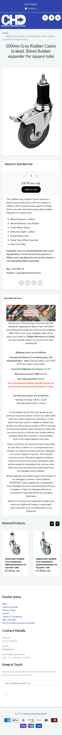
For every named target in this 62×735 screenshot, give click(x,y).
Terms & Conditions (12, 616)
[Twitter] (6, 694)
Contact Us (32, 8)
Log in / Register (31, 4)
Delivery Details (13, 298)
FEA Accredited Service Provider (18, 623)
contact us (48, 383)
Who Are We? (9, 619)
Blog (4, 603)
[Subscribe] (56, 683)
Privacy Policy (9, 610)
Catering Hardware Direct (28, 272)
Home (5, 33)
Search (5, 613)
